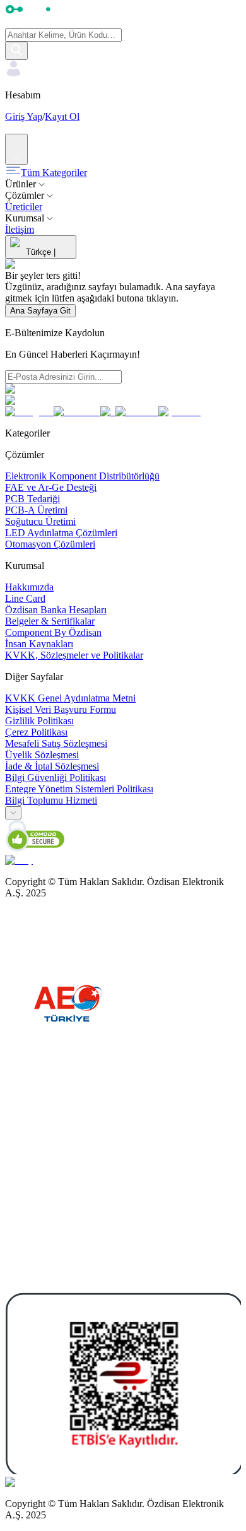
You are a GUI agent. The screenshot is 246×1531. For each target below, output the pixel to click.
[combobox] (13, 812)
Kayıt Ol (62, 116)
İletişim (19, 229)
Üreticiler (23, 206)
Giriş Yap (23, 116)
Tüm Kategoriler (54, 172)
